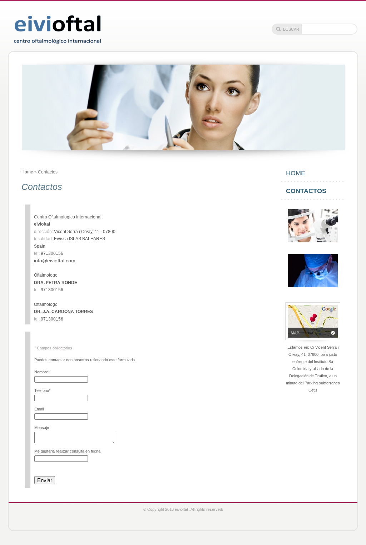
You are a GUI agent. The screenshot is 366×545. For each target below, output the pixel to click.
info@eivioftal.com (54, 260)
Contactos (306, 191)
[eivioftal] (57, 28)
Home (27, 172)
